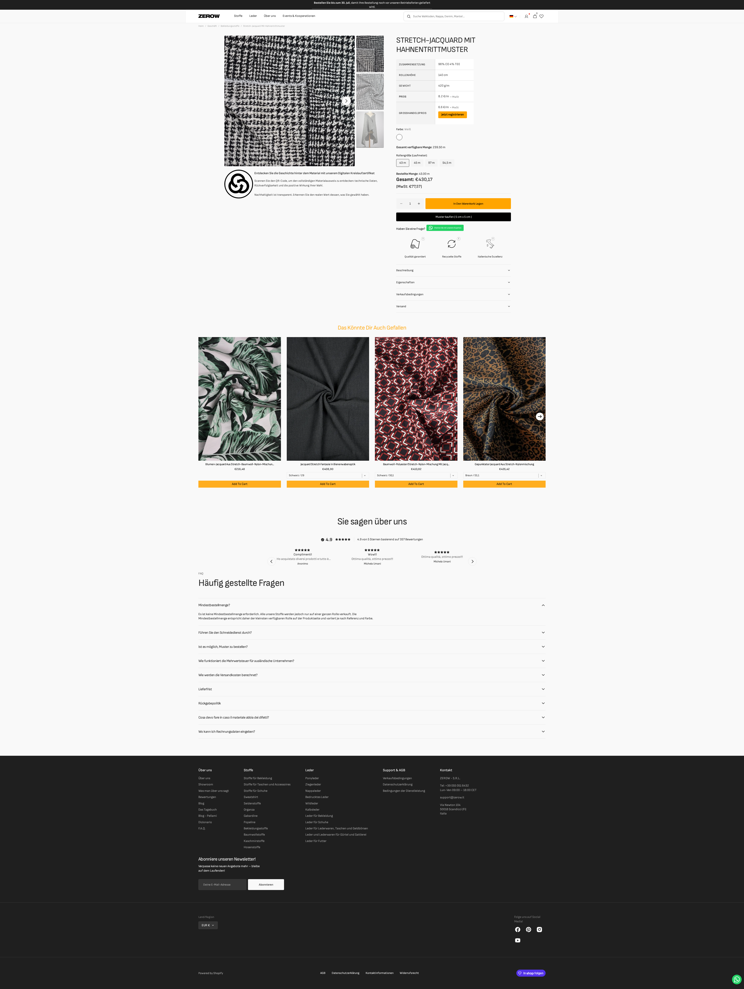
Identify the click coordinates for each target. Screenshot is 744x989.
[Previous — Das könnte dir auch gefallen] (204, 416)
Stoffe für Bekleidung (258, 778)
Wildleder (311, 803)
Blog (201, 803)
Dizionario (205, 822)
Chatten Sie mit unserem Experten (447, 228)
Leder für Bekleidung (319, 816)
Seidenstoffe (252, 803)
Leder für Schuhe (316, 822)
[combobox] (458, 16)
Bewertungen (207, 797)
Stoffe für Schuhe (255, 791)
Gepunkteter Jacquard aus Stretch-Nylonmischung (504, 464)
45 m (419, 164)
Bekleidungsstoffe (230, 26)
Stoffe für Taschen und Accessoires (267, 784)
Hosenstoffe (252, 847)
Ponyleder (312, 778)
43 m (404, 164)
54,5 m (449, 164)
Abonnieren (266, 885)
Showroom (205, 784)
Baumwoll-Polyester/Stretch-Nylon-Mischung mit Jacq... (416, 464)
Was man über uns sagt (213, 791)
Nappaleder (313, 791)
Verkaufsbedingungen (397, 778)
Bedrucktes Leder (317, 797)
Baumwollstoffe (254, 835)
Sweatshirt (251, 797)
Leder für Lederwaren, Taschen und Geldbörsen (336, 828)
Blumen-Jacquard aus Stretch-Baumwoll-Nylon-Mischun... (239, 464)
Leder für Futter (315, 841)
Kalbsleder (312, 810)
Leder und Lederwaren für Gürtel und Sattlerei (335, 835)
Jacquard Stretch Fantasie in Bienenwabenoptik (328, 464)
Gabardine (250, 816)
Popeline (249, 822)
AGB (323, 973)
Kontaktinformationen (380, 973)
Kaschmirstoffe (254, 841)
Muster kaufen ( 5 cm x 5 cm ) (454, 217)
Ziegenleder (313, 784)
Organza (249, 810)
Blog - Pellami (207, 816)
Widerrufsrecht (409, 973)
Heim (201, 26)
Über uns (204, 778)
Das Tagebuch (207, 810)
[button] (513, 16)
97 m (433, 164)
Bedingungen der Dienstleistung (404, 791)
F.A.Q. (202, 828)
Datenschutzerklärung (397, 784)
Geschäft (212, 26)
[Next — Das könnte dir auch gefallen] (540, 416)
